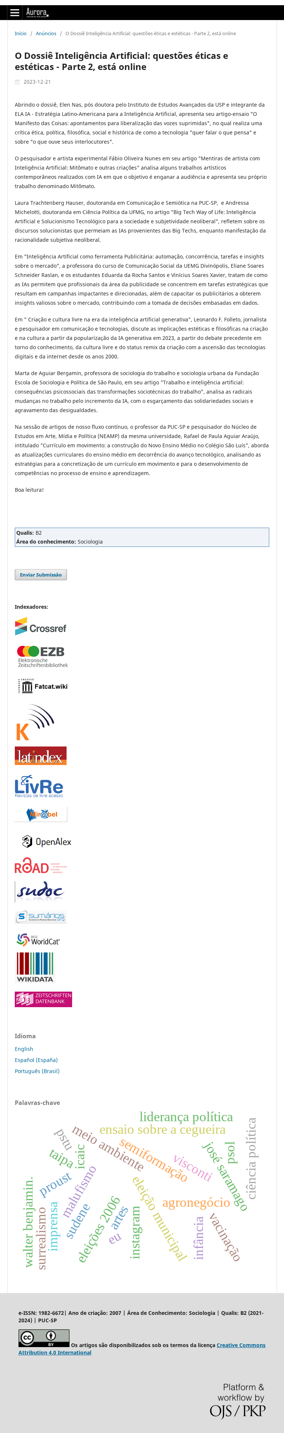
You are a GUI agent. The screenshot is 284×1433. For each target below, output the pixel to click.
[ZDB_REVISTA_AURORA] (43, 1005)
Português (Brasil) (37, 1071)
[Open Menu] (14, 12)
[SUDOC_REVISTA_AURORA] (41, 900)
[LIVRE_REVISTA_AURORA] (39, 796)
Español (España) (36, 1059)
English (24, 1048)
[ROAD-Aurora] (41, 871)
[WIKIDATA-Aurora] (35, 981)
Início (21, 33)
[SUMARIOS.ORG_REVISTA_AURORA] (41, 921)
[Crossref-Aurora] (41, 633)
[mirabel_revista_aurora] (41, 820)
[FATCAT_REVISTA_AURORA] (42, 693)
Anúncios (46, 33)
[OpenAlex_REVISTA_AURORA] (47, 852)
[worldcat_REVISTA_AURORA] (41, 945)
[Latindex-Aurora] (41, 762)
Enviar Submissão (41, 574)
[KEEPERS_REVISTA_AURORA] (35, 741)
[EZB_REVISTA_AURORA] (42, 667)
